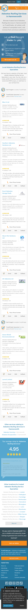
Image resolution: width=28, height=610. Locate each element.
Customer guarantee (20, 577)
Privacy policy (18, 568)
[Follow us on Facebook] (6, 583)
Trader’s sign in (23, 5)
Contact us (4, 573)
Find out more (17, 96)
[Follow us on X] (10, 583)
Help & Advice (5, 570)
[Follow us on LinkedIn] (17, 583)
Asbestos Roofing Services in (14, 492)
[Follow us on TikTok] (21, 583)
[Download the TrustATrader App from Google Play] (9, 587)
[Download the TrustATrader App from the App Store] (19, 587)
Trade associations (19, 566)
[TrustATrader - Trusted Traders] (4, 7)
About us (3, 566)
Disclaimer (17, 573)
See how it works (14, 558)
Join (18, 1)
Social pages (4, 577)
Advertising (4, 568)
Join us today (14, 543)
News (2, 575)
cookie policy (19, 600)
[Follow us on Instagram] (14, 583)
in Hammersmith (14, 432)
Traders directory (19, 570)
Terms (16, 575)
